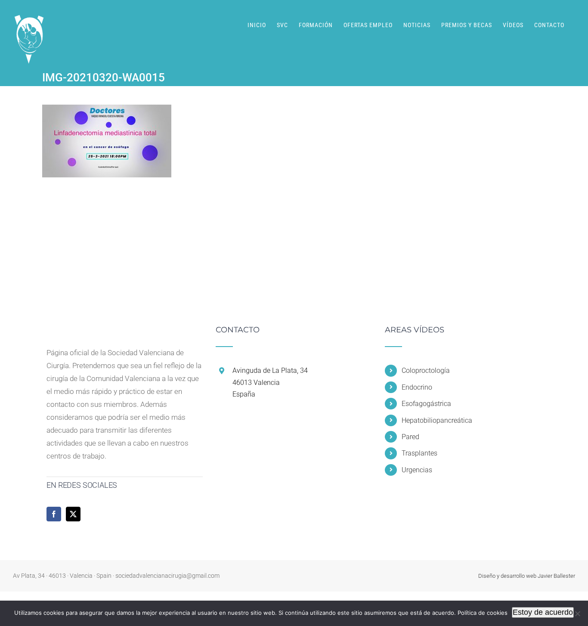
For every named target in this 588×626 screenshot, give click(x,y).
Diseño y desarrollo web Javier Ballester (526, 576)
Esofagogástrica (426, 404)
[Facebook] (53, 514)
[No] (577, 613)
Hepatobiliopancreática (437, 420)
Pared (410, 437)
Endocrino (417, 387)
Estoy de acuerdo (543, 612)
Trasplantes (419, 453)
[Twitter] (73, 514)
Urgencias (417, 470)
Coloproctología (426, 370)
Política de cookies (483, 612)
